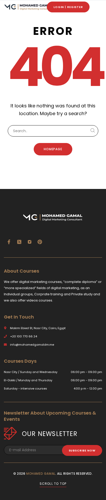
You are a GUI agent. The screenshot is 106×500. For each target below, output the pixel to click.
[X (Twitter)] (19, 242)
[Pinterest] (40, 242)
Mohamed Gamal (40, 473)
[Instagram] (29, 242)
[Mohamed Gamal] (28, 7)
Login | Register (68, 7)
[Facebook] (9, 242)
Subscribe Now (82, 450)
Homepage (53, 149)
